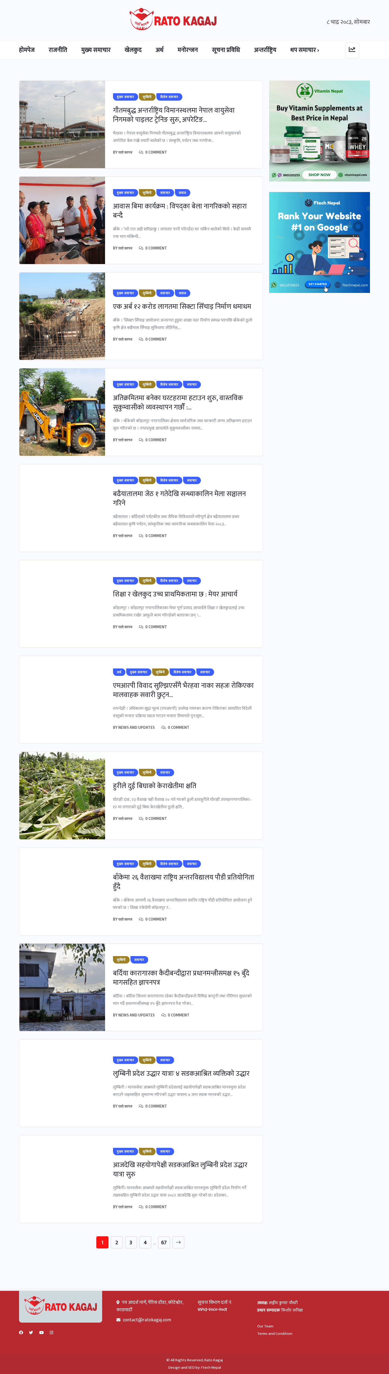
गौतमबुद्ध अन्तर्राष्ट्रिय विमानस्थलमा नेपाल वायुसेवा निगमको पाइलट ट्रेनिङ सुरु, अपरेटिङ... (174, 115)
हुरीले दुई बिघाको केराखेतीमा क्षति (154, 786)
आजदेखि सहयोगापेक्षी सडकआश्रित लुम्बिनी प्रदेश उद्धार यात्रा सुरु (180, 1169)
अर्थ (160, 50)
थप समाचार (303, 50)
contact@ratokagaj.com (147, 1320)
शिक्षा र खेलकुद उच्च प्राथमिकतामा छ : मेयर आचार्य (175, 594)
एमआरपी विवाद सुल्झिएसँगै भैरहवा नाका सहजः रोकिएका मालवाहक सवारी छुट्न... (183, 690)
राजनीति (58, 50)
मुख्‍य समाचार (96, 50)
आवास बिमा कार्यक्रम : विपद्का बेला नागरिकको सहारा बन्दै (180, 211)
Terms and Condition (274, 1333)
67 (164, 1242)
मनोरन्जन (188, 50)
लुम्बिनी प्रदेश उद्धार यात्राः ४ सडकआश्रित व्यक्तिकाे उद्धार (181, 1073)
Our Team (265, 1326)
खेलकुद (133, 50)
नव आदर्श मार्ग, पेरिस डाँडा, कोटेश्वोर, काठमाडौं (149, 1306)
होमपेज (27, 50)
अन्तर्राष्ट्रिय (265, 50)
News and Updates (136, 727)
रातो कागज (125, 152)
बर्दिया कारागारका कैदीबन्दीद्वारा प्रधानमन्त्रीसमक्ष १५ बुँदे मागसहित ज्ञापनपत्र (181, 978)
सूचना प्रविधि (226, 50)
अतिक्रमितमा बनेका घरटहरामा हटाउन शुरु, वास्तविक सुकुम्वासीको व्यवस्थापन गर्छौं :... (178, 402)
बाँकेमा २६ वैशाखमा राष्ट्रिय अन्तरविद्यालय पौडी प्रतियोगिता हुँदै (183, 882)
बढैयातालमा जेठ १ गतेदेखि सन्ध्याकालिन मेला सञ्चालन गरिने (179, 498)
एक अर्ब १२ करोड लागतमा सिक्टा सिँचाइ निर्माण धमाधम (182, 307)
